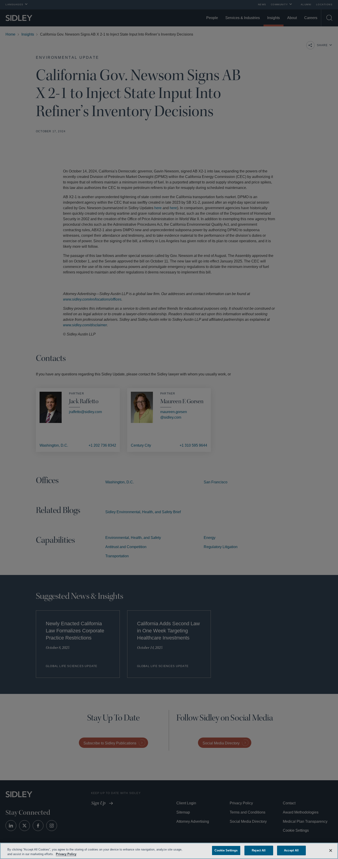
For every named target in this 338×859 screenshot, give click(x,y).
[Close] (331, 850)
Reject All (258, 850)
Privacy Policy (76, 854)
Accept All (291, 850)
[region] (169, 851)
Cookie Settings (226, 850)
